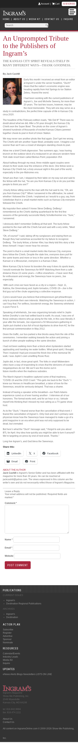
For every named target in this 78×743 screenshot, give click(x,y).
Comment (11, 503)
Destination (12, 617)
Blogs (20, 674)
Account (45, 3)
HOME (6, 19)
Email (8, 547)
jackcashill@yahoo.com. (15, 479)
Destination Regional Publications (23, 603)
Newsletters (29, 674)
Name (9, 539)
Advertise (7, 636)
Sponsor (7, 639)
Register (7, 633)
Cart (57, 3)
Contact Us (8, 722)
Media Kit (7, 660)
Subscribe (69, 3)
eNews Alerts (9, 674)
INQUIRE (68, 19)
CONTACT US (51, 19)
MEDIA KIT (35, 19)
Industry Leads (10, 656)
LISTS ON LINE (44, 674)
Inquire (6, 663)
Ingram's (10, 600)
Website (9, 556)
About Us (7, 719)
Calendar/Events (11, 653)
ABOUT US (19, 19)
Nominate (8, 642)
